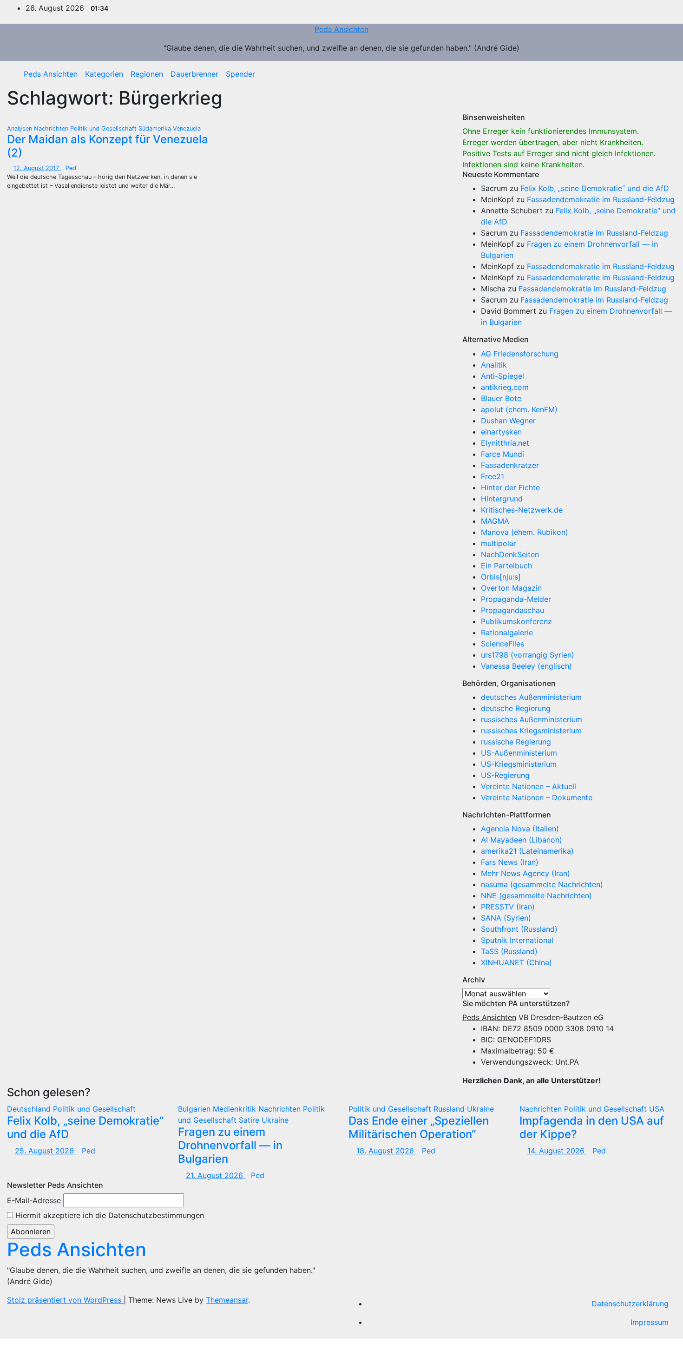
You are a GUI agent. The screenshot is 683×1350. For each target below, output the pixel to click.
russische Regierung (516, 741)
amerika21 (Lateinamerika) (527, 851)
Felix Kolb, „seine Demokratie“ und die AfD (594, 188)
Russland (450, 1108)
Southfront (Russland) (519, 929)
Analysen (20, 128)
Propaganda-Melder (516, 599)
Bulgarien (195, 1108)
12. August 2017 (37, 168)
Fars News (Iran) (510, 862)
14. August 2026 (557, 1150)
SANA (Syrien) (506, 917)
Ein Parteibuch (506, 565)
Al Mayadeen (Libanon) (521, 839)
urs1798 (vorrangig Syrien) (527, 654)
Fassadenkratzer (510, 465)
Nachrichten (52, 128)
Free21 (492, 476)
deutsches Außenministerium (531, 697)
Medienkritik (235, 1108)
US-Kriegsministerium (519, 764)
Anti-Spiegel (502, 376)
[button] (662, 74)
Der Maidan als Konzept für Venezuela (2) (107, 145)
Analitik (494, 364)
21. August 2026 (215, 1175)
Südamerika (155, 128)
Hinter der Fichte (510, 487)
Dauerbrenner (194, 74)
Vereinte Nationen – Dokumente (536, 797)
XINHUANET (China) (516, 962)
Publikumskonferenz (516, 621)
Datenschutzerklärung (630, 1303)
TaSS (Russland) (509, 951)
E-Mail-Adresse (34, 1200)
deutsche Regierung (516, 708)
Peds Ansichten (341, 29)
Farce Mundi (502, 454)
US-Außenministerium (519, 752)
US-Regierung (505, 775)
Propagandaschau (512, 610)
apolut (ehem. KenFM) (519, 409)
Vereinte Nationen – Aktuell (528, 786)
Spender (240, 74)
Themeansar (227, 1299)
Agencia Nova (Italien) (520, 828)
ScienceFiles (502, 643)
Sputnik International (517, 940)
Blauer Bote (501, 398)
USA (656, 1108)
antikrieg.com (505, 387)
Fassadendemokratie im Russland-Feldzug (601, 199)
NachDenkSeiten (510, 554)
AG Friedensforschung (519, 353)
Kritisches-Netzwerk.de (522, 509)
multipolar (498, 543)
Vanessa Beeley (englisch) (526, 666)
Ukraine (275, 1120)
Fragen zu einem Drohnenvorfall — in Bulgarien (230, 1145)
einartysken (501, 431)
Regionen (147, 74)
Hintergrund (502, 498)
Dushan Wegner (508, 420)
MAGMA (495, 521)
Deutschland (30, 1108)
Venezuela (187, 128)
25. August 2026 (45, 1150)
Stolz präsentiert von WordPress (65, 1299)
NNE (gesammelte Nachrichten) (536, 895)
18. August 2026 (386, 1150)
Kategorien (104, 74)
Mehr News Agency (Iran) (525, 873)
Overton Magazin (511, 588)
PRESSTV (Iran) (508, 906)
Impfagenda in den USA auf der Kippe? (591, 1127)
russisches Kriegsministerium (531, 730)
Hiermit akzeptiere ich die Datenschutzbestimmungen (108, 1215)
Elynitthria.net (505, 443)
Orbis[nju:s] (501, 576)
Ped (71, 168)
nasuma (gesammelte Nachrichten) (542, 884)
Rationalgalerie (507, 632)
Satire (250, 1120)
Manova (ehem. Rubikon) (524, 532)
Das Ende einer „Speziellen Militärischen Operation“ (418, 1127)
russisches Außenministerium (531, 719)
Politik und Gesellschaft (104, 128)
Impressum (649, 1322)
